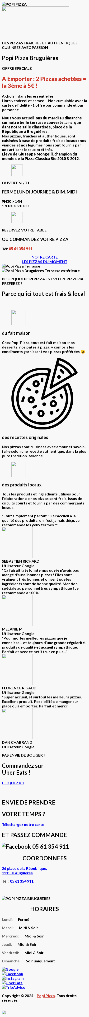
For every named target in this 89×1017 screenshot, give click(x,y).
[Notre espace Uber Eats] (12, 982)
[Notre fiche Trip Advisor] (14, 987)
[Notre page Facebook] (12, 973)
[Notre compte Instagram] (13, 978)
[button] (45, 257)
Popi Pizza (46, 995)
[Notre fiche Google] (10, 969)
